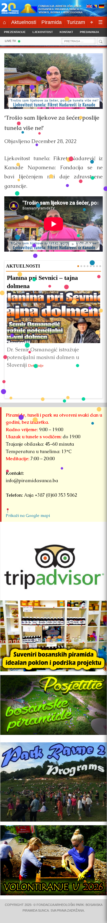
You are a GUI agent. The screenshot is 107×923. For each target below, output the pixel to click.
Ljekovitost (43, 32)
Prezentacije (15, 32)
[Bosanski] (95, 7)
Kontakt (66, 32)
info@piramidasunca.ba (32, 481)
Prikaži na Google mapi (28, 515)
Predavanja (89, 32)
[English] (89, 7)
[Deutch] (101, 7)
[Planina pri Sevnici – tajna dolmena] (53, 317)
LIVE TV (10, 40)
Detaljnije (36, 365)
